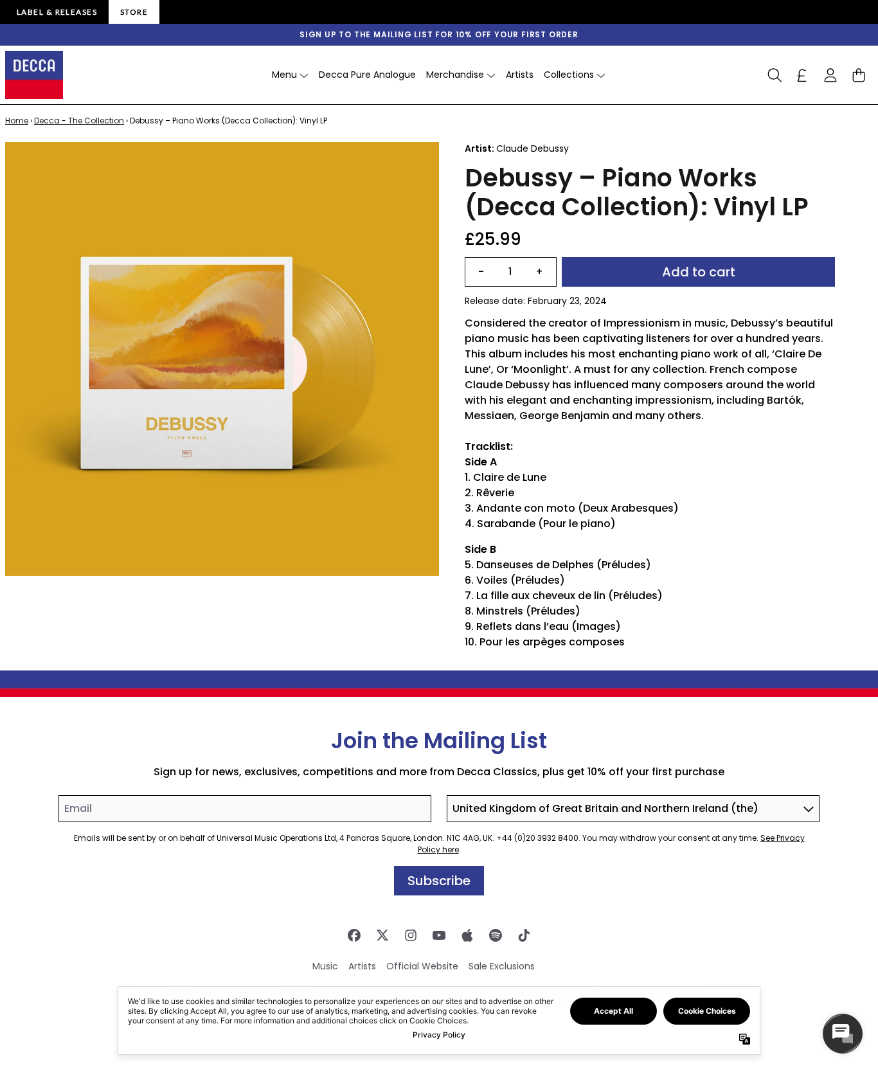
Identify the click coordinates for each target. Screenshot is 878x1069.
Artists (362, 966)
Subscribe (439, 881)
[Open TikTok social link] (524, 935)
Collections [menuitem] (569, 74)
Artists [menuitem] (519, 74)
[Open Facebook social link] (354, 935)
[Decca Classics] (34, 75)
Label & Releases (57, 12)
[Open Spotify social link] (495, 935)
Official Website (422, 966)
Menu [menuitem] (284, 74)
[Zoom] (222, 359)
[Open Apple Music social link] (467, 935)
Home (16, 120)
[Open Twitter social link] (382, 935)
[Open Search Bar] (774, 75)
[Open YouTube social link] (439, 935)
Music (325, 966)
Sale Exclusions (502, 966)
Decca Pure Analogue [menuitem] (367, 74)
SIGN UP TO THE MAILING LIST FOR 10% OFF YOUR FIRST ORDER (439, 34)
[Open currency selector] (802, 75)
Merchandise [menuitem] (455, 74)
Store (134, 12)
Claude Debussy (532, 148)
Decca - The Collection (79, 120)
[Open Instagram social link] (411, 935)
